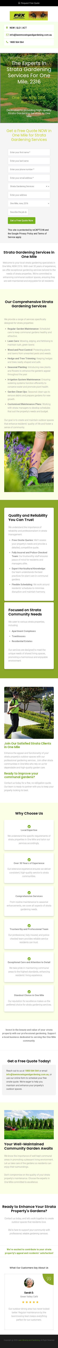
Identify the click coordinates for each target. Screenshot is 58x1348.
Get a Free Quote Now (21, 220)
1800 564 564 (17, 42)
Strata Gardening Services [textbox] (28, 186)
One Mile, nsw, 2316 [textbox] (19, 203)
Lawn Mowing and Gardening (29, 1340)
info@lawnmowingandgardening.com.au (31, 35)
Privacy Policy (26, 233)
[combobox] (29, 186)
